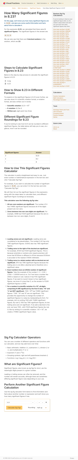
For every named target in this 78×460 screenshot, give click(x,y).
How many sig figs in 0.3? (60, 55)
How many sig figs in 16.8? (61, 64)
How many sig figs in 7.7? (60, 44)
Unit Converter (57, 111)
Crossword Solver (58, 113)
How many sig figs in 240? (61, 75)
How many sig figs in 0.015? (61, 40)
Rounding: (31, 407)
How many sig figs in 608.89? (62, 31)
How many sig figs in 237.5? (61, 62)
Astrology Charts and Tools (61, 109)
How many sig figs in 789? (61, 51)
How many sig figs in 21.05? (61, 86)
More (60, 3)
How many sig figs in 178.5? (61, 73)
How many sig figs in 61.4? (61, 33)
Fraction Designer (58, 115)
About (55, 129)
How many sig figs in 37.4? (61, 57)
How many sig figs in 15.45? (61, 46)
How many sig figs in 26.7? (61, 35)
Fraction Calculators (27, 3)
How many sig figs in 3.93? (61, 53)
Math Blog (54, 3)
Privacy (72, 458)
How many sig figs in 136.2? (61, 58)
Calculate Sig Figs (14, 408)
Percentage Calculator (59, 100)
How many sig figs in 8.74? (61, 77)
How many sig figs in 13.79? (61, 47)
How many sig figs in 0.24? (61, 60)
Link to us (56, 127)
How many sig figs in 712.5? (61, 42)
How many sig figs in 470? (61, 49)
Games (55, 117)
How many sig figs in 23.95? (61, 38)
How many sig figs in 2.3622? (62, 69)
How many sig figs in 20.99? (61, 29)
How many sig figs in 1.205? (61, 79)
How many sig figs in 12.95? (61, 71)
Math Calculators (42, 3)
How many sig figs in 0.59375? (62, 80)
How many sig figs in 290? (61, 36)
